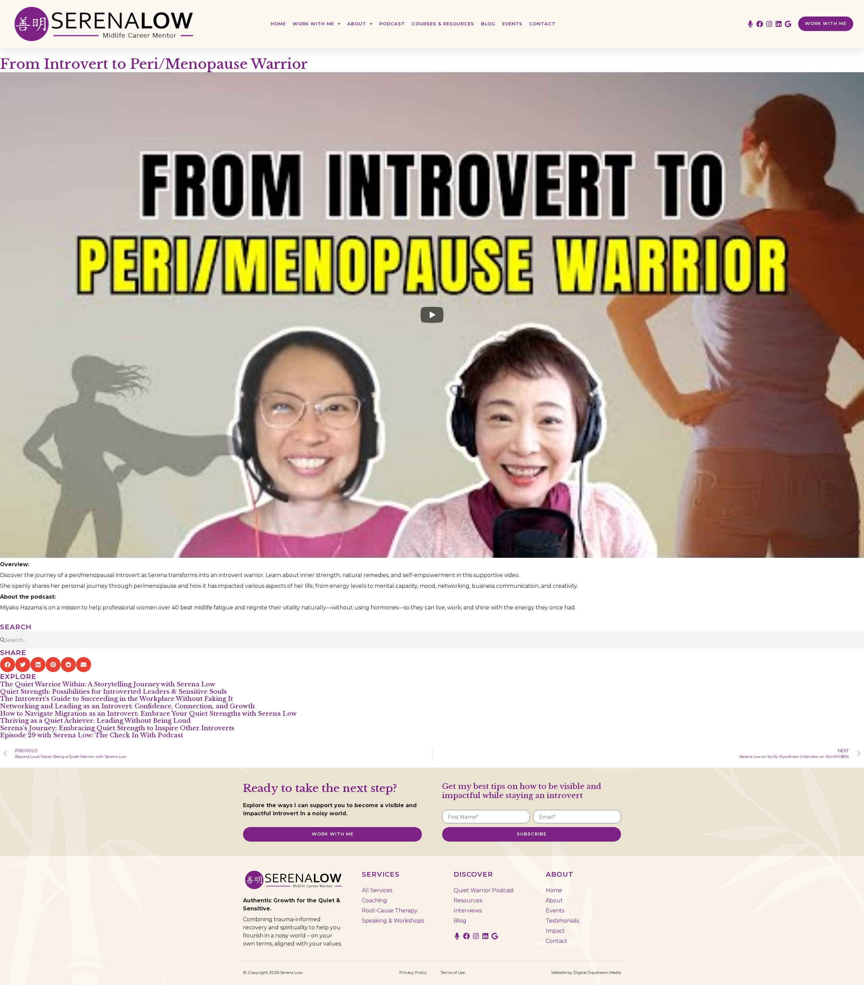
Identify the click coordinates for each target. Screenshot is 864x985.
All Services (377, 890)
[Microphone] (750, 24)
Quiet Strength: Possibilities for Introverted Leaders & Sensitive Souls (113, 691)
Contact (542, 23)
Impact (555, 931)
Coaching (374, 900)
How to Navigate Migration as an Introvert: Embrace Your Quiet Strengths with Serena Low (148, 713)
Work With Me (313, 23)
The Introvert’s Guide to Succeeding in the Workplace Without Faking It (116, 699)
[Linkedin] (778, 24)
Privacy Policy (413, 972)
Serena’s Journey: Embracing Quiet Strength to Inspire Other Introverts (117, 728)
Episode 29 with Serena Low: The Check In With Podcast (91, 735)
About (356, 23)
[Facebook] (759, 24)
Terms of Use (452, 972)
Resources (468, 900)
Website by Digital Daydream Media (586, 972)
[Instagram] (769, 24)
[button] (7, 664)
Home (278, 23)
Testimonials (562, 921)
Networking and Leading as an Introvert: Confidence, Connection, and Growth (127, 706)
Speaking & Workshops (393, 921)
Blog (488, 23)
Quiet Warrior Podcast (484, 890)
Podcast (392, 23)
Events (512, 23)
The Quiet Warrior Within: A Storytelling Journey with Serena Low (107, 684)
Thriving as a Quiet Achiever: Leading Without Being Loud (95, 720)
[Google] (788, 24)
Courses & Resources (443, 23)
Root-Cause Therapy (389, 910)
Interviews (468, 910)
